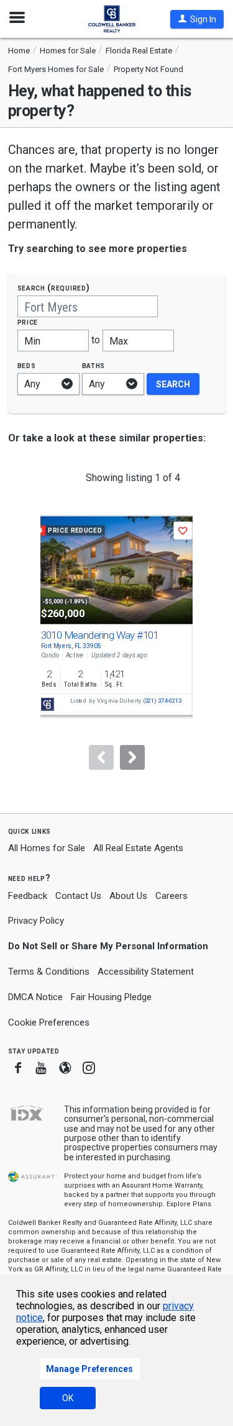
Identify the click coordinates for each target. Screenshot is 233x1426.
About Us (128, 895)
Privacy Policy (36, 920)
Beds (26, 365)
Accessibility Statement (146, 971)
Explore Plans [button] (189, 1204)
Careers (171, 895)
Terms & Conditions (48, 971)
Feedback (27, 896)
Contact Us (78, 895)
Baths (94, 365)
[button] (197, 19)
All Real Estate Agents (138, 848)
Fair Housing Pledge (111, 997)
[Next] (132, 757)
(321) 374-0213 (161, 701)
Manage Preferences (89, 1369)
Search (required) (53, 287)
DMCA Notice (35, 997)
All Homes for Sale (46, 848)
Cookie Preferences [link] (48, 1022)
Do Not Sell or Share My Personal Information (108, 946)
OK (67, 1398)
